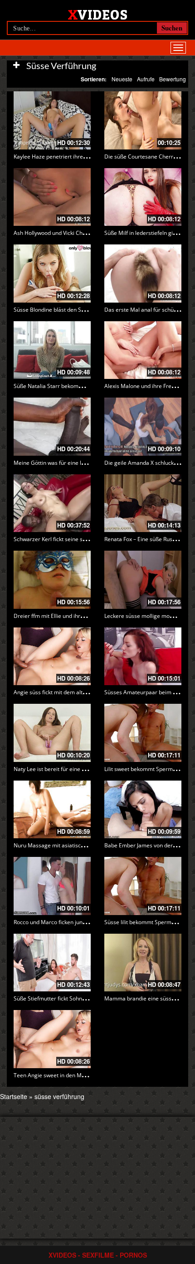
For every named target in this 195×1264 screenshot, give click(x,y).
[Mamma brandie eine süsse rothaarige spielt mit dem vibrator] (142, 963)
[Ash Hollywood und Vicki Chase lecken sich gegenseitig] (52, 197)
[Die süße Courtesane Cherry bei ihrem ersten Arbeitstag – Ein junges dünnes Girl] (142, 120)
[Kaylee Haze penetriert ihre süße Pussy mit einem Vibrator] (52, 120)
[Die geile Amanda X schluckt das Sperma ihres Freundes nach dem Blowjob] (142, 427)
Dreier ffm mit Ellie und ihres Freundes (62, 616)
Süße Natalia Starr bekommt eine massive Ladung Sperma (87, 386)
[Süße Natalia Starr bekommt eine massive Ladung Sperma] (52, 350)
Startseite (13, 1096)
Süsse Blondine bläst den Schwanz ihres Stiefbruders (80, 310)
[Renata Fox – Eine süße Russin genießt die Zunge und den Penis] (142, 503)
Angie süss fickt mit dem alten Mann (59, 692)
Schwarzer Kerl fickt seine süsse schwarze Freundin (78, 539)
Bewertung (172, 79)
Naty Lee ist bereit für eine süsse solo (61, 769)
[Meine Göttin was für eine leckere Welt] (52, 427)
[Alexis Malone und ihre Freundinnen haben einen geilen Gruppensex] (142, 350)
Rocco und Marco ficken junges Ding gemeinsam (75, 922)
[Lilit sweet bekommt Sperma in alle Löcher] (142, 733)
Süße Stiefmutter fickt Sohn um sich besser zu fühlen (80, 998)
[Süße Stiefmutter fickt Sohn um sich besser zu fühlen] (52, 963)
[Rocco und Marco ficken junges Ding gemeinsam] (52, 886)
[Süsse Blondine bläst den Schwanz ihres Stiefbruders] (52, 273)
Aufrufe (146, 79)
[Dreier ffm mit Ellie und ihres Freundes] (52, 580)
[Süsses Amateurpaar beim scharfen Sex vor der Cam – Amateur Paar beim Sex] (142, 656)
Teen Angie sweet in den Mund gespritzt (64, 1075)
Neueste (122, 79)
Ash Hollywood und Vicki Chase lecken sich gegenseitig (82, 233)
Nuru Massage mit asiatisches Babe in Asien (70, 845)
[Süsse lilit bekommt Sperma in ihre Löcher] (142, 886)
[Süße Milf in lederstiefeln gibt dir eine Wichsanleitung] (142, 197)
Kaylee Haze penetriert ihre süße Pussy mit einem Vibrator (87, 156)
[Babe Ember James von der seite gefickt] (142, 810)
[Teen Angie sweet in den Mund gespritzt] (52, 1039)
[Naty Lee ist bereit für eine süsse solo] (52, 733)
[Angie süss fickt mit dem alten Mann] (52, 656)
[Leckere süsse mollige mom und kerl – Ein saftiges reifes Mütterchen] (142, 580)
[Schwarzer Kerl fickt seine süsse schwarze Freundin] (52, 503)
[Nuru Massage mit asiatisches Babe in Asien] (52, 810)
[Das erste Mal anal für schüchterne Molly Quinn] (142, 273)
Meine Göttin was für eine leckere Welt (62, 463)
